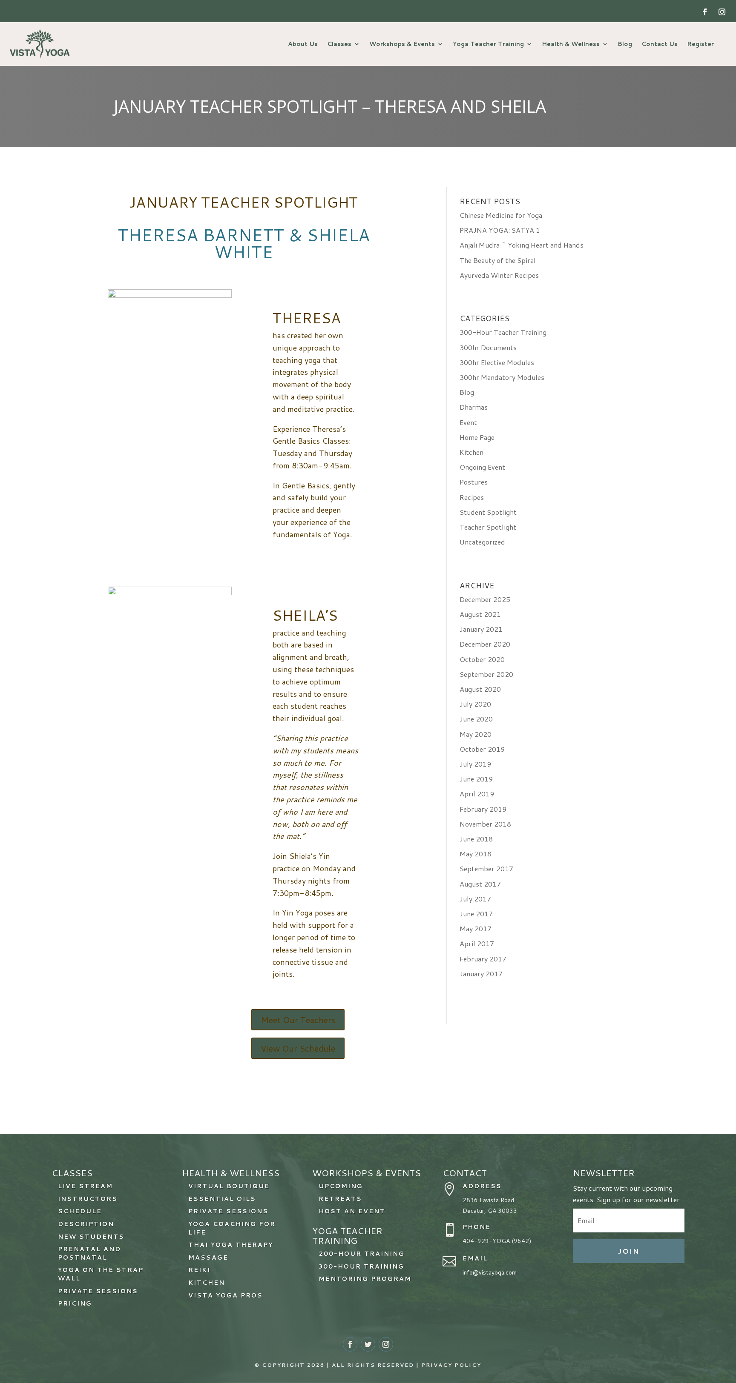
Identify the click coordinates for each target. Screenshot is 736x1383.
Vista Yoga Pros (225, 1295)
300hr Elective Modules (497, 362)
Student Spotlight (488, 512)
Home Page (477, 437)
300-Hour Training (361, 1266)
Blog (625, 44)
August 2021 (480, 614)
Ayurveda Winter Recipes (499, 275)
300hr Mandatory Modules (502, 377)
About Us (303, 44)
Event (468, 422)
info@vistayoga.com (490, 1272)
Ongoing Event (482, 467)
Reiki (199, 1270)
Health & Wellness (571, 44)
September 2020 (486, 674)
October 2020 (482, 659)
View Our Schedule (298, 1048)
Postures (474, 482)
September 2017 (486, 868)
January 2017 (481, 973)
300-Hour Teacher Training (503, 332)
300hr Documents (488, 347)
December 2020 (485, 644)
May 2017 (476, 928)
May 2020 (476, 734)
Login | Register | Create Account (88, 11)
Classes (339, 44)
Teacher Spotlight (488, 527)
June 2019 (476, 779)
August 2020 (480, 689)
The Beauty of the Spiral (498, 260)
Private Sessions (228, 1211)
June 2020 (476, 719)
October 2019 (482, 749)
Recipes (472, 497)
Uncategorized (482, 542)
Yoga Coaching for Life (232, 1228)
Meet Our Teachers (298, 1020)
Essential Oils (222, 1199)
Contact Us (659, 44)
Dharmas (474, 407)
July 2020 (475, 704)
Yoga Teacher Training (488, 44)
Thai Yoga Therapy (230, 1244)
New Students (91, 1236)
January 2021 (481, 629)
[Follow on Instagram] (722, 12)
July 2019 (475, 764)
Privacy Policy (451, 1365)
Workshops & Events (402, 44)
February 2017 (483, 959)
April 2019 (477, 793)
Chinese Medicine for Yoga (501, 215)
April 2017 (477, 943)
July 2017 (475, 899)
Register (700, 44)
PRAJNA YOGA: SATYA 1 (500, 230)
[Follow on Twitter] (368, 1344)
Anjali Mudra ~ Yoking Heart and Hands (522, 245)
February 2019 (483, 809)
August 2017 (480, 884)
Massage (208, 1257)
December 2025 (485, 599)
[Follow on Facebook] (705, 12)
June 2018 (476, 839)
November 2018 (485, 824)
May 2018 (476, 853)
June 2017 (476, 913)
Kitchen (471, 452)
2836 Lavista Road (488, 1200)
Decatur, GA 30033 (490, 1210)
